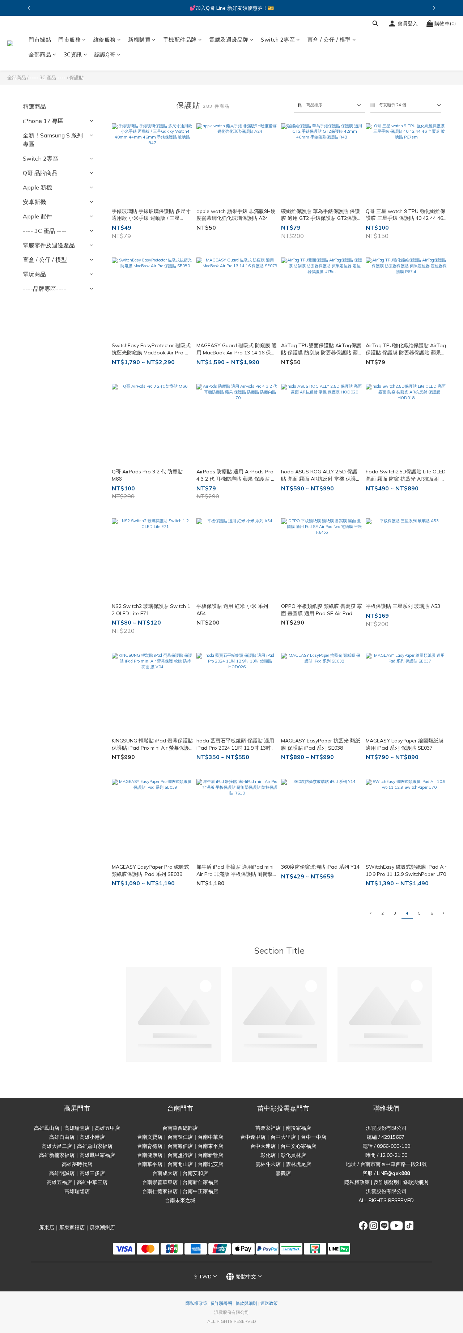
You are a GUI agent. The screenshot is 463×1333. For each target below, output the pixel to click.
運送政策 (269, 1303)
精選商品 (34, 106)
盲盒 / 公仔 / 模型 (329, 39)
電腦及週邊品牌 (229, 39)
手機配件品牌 (180, 39)
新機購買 (139, 39)
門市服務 (69, 39)
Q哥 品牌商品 (40, 172)
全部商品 (40, 54)
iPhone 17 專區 (43, 120)
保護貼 (76, 77)
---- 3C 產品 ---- (48, 77)
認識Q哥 (104, 54)
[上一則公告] (29, 8)
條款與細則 (415, 1182)
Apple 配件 (37, 216)
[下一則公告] (434, 8)
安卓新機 (34, 201)
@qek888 (398, 1173)
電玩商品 (34, 274)
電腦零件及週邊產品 (49, 245)
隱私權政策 (357, 1182)
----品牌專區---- (44, 288)
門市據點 (40, 39)
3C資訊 (73, 54)
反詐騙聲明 (386, 1182)
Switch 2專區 (278, 39)
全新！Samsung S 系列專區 (53, 140)
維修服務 (104, 39)
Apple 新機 (37, 187)
